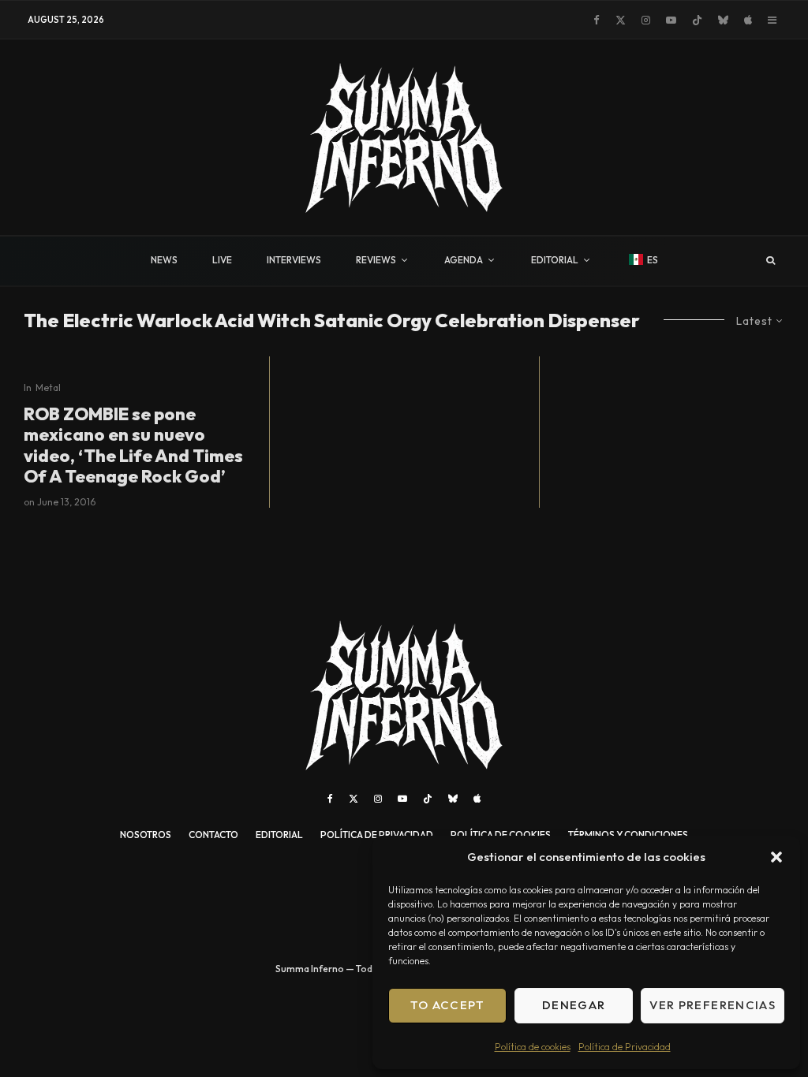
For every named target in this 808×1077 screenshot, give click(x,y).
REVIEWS (376, 260)
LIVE (222, 260)
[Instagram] (646, 20)
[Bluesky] (723, 20)
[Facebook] (596, 20)
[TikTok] (697, 20)
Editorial (279, 834)
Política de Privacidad (624, 1047)
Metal (48, 387)
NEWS (164, 260)
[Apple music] (748, 20)
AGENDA (463, 260)
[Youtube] (671, 20)
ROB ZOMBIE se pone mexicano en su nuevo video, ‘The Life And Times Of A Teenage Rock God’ (133, 445)
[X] (621, 20)
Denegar (573, 1004)
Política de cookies (532, 1047)
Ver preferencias (712, 1004)
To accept (447, 1004)
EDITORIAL (554, 260)
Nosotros (145, 834)
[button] (776, 857)
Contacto (213, 834)
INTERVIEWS (294, 260)
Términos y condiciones (628, 834)
